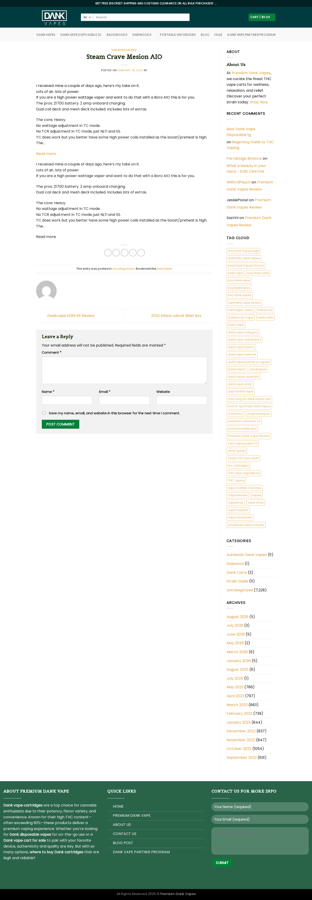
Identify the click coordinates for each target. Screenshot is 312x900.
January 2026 (239, 660)
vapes (256, 495)
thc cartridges (238, 465)
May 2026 (235, 643)
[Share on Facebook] (108, 252)
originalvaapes (258, 414)
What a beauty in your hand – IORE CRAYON (246, 168)
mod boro (235, 414)
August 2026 (238, 616)
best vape (235, 273)
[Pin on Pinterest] (133, 252)
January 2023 (239, 722)
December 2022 (241, 731)
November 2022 (241, 740)
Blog (205, 35)
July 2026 (235, 625)
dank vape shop (240, 384)
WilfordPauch (239, 182)
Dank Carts (237, 572)
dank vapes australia (243, 376)
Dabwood (264, 310)
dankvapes (258, 369)
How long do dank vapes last (249, 399)
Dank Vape (236, 325)
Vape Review (238, 495)
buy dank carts (258, 273)
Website (163, 391)
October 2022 (239, 748)
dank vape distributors (244, 340)
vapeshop (235, 502)
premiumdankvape (242, 428)
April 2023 (235, 696)
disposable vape (240, 391)
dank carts (265, 317)
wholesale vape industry (246, 525)
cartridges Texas (240, 310)
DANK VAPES (46, 35)
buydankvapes (239, 288)
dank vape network (242, 354)
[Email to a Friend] (124, 252)
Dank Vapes (237, 369)
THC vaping (236, 480)
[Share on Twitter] (116, 252)
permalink (164, 269)
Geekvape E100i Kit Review (70, 315)
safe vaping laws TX (242, 443)
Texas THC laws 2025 (243, 458)
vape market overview (244, 488)
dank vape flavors (241, 347)
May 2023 (235, 687)
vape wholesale (240, 517)
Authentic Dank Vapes (247, 554)
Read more (46, 153)
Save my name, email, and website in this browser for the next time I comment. (114, 413)
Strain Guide (237, 581)
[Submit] (193, 17)
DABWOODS (141, 35)
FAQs (218, 35)
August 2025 (238, 669)
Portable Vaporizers (178, 35)
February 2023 (239, 713)
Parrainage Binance (244, 158)
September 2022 (242, 757)
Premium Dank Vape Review (249, 436)
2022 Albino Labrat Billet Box (176, 315)
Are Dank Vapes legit (243, 251)
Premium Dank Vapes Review (250, 186)
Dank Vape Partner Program (251, 35)
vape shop (256, 502)
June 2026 (236, 634)
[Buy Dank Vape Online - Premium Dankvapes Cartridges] (55, 17)
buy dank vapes (239, 295)
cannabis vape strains (244, 303)
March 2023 (237, 704)
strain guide (237, 451)
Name (48, 391)
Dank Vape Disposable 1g (81, 35)
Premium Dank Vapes (251, 73)
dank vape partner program (249, 362)
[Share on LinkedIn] (141, 252)
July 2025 (235, 678)
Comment (51, 352)
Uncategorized (124, 50)
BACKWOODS (117, 35)
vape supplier (238, 510)
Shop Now (259, 102)
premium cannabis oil (244, 421)
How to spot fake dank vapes (249, 406)
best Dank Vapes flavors (246, 265)
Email (104, 391)
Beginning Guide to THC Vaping (250, 145)
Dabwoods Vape (240, 317)
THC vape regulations (244, 473)
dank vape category (243, 332)
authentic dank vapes (244, 258)
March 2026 (237, 652)
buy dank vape (239, 280)
